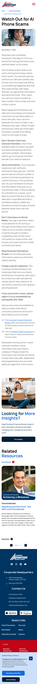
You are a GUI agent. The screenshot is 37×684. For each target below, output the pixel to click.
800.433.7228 (24, 602)
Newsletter (6, 630)
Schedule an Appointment (17, 598)
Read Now (5, 539)
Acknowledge (11, 680)
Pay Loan (21, 625)
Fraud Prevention (8, 625)
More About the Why (13, 673)
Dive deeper (18, 439)
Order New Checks (9, 634)
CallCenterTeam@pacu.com (18, 605)
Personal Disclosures (23, 650)
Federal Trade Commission (22, 331)
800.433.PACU (13, 602)
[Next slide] (25, 545)
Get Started (6, 462)
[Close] (31, 658)
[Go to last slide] (11, 545)
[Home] (9, 4)
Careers (21, 634)
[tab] (17, 545)
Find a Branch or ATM (15, 594)
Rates (20, 630)
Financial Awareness (14, 11)
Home (3, 11)
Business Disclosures (7, 650)
